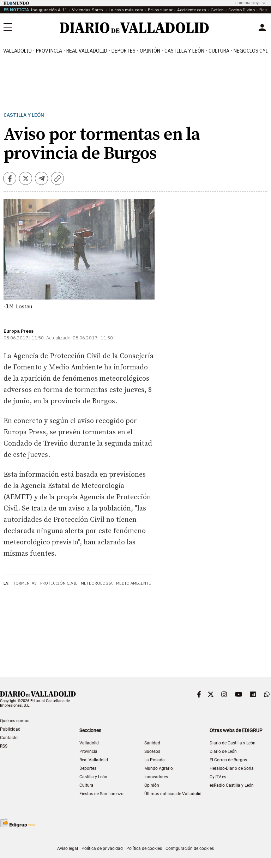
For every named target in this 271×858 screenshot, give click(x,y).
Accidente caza (191, 9)
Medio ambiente (133, 583)
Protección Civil (58, 583)
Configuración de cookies (189, 848)
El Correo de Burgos (228, 759)
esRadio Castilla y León (232, 785)
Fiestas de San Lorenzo (101, 793)
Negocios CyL (251, 51)
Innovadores (156, 776)
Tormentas (25, 583)
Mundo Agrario (158, 768)
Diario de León (223, 751)
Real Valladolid (86, 51)
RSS (3, 746)
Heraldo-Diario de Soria (232, 768)
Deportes (124, 51)
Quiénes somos (14, 720)
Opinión (150, 51)
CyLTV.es (218, 776)
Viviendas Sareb (88, 9)
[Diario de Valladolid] (134, 27)
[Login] (262, 27)
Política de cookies (144, 848)
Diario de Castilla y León (232, 743)
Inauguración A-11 (49, 9)
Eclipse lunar (160, 9)
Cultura (219, 51)
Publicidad (10, 729)
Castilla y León (184, 51)
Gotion (217, 9)
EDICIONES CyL (247, 3)
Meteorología (97, 583)
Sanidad (152, 743)
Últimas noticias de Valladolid (172, 793)
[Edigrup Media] (17, 823)
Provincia (49, 51)
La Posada (154, 759)
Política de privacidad (102, 848)
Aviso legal (67, 848)
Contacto (9, 737)
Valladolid (17, 51)
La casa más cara (126, 9)
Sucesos (152, 751)
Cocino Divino (241, 9)
